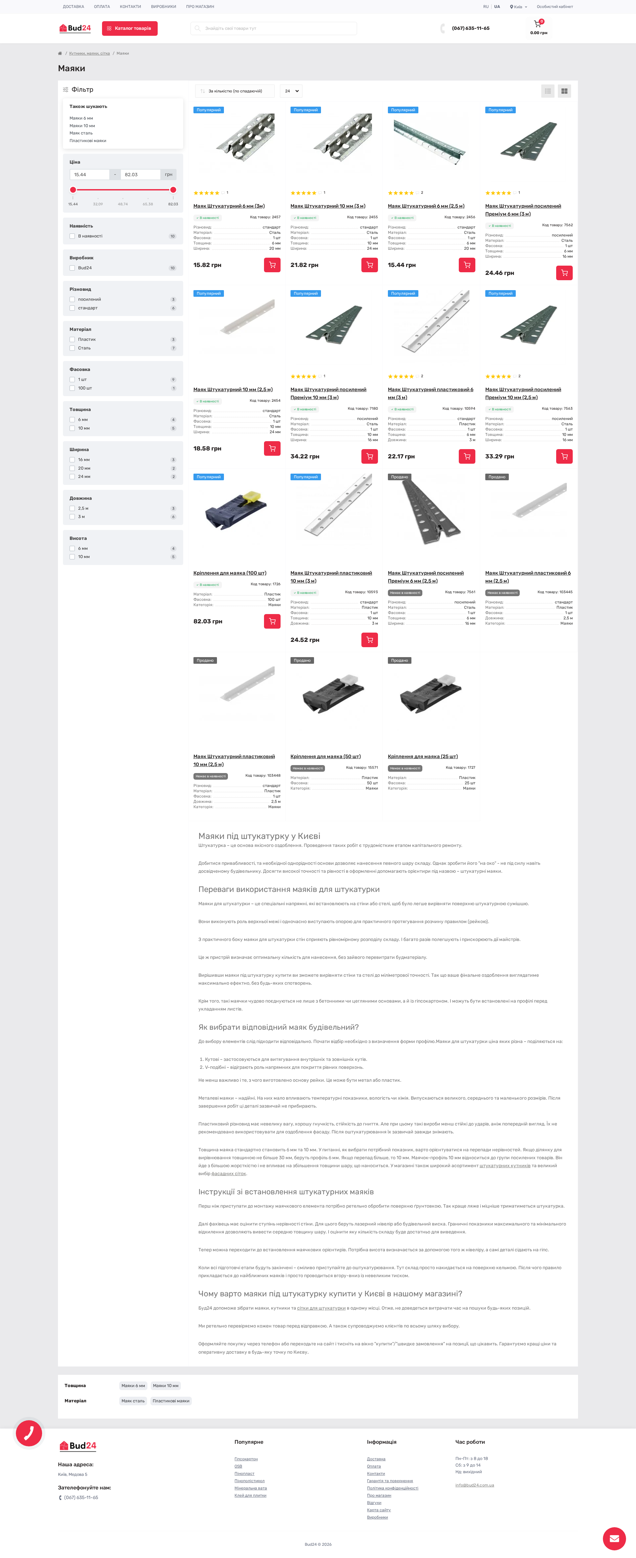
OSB (238, 1466)
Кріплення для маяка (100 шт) (229, 573)
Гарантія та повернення (390, 1481)
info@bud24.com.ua (474, 1485)
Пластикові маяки (88, 140)
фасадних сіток (228, 1173)
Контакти (130, 6)
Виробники (163, 6)
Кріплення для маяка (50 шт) (326, 756)
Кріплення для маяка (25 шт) (423, 756)
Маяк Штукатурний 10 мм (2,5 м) (233, 389)
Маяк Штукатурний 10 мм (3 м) (328, 206)
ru (486, 6)
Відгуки (374, 1502)
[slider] (73, 190)
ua (497, 6)
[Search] (197, 28)
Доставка (73, 6)
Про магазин (200, 6)
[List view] (548, 91)
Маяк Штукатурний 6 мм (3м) (229, 206)
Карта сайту (379, 1510)
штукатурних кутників (505, 1165)
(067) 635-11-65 (471, 28)
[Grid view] (564, 91)
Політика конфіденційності (392, 1488)
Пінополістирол (250, 1481)
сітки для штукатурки (321, 1308)
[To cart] (272, 265)
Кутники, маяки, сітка (89, 53)
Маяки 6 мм (81, 118)
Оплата (102, 6)
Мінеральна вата (251, 1488)
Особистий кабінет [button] (555, 6)
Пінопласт (244, 1473)
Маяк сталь (81, 132)
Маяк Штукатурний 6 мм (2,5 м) (426, 206)
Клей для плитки (250, 1495)
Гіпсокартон (246, 1459)
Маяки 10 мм (82, 125)
